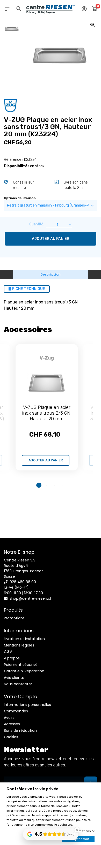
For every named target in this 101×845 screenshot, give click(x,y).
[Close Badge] (77, 829)
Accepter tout (78, 839)
